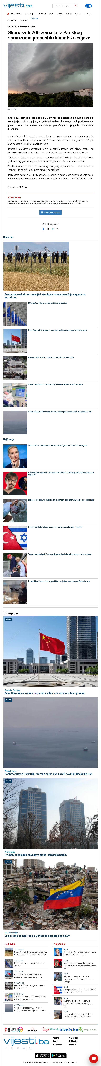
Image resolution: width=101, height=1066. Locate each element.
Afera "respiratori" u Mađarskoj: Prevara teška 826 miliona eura (55, 384)
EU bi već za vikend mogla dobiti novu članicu (47, 303)
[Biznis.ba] (69, 1029)
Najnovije (30, 13)
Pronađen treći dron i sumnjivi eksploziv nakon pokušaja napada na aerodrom (45, 296)
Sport (77, 13)
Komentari (12, 20)
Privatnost (57, 1045)
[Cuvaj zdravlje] (51, 1029)
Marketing (73, 1038)
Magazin (25, 20)
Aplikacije (73, 1041)
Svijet (68, 13)
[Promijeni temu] (88, 6)
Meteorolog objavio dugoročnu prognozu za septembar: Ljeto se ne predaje (61, 500)
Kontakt (72, 1045)
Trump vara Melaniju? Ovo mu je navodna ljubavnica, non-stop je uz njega (59, 554)
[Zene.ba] (32, 1029)
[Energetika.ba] (88, 1029)
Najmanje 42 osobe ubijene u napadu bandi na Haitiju (51, 357)
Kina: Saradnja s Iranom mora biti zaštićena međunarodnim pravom (57, 330)
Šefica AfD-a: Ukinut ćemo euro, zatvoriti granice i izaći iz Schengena (57, 445)
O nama (55, 1038)
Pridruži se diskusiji (52, 212)
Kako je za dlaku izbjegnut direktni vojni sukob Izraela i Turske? (55, 527)
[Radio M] (10, 1029)
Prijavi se (34, 18)
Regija (59, 13)
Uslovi (55, 1041)
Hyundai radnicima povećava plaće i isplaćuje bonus (36, 854)
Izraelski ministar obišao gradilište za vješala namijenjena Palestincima (59, 581)
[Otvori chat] (93, 1058)
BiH (51, 13)
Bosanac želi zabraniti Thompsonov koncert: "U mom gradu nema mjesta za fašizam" (61, 474)
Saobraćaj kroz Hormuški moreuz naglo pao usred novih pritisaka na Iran (59, 412)
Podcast (42, 13)
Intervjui (87, 13)
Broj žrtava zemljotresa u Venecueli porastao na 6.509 (37, 935)
